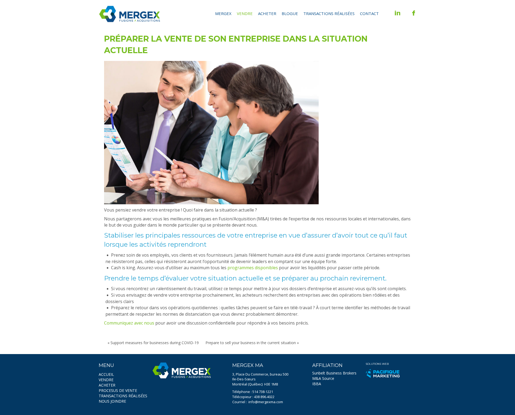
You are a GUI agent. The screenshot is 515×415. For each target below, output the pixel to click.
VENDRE (106, 379)
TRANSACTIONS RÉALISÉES (123, 395)
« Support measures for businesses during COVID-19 (153, 342)
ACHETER (107, 385)
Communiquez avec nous (129, 323)
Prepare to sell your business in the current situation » (252, 342)
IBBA (316, 383)
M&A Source (323, 378)
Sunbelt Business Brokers (334, 373)
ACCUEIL (106, 374)
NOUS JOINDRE (112, 401)
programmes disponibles (252, 268)
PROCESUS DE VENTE (118, 390)
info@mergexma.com (265, 401)
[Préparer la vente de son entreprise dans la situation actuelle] (211, 132)
